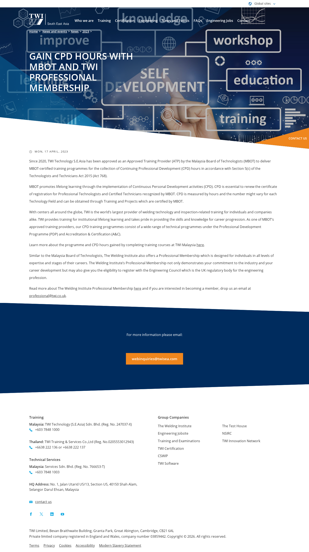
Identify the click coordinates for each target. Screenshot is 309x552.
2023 (85, 31)
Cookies (65, 545)
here (200, 245)
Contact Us (298, 138)
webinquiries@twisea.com (154, 358)
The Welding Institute (174, 426)
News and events (54, 31)
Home (33, 31)
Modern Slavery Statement (120, 545)
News (75, 31)
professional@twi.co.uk (47, 295)
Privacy (49, 545)
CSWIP (163, 456)
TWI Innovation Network (241, 441)
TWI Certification (171, 448)
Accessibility (85, 545)
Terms (34, 545)
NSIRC (227, 433)
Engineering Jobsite (173, 433)
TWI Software (168, 463)
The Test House (234, 426)
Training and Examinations (179, 441)
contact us (43, 501)
